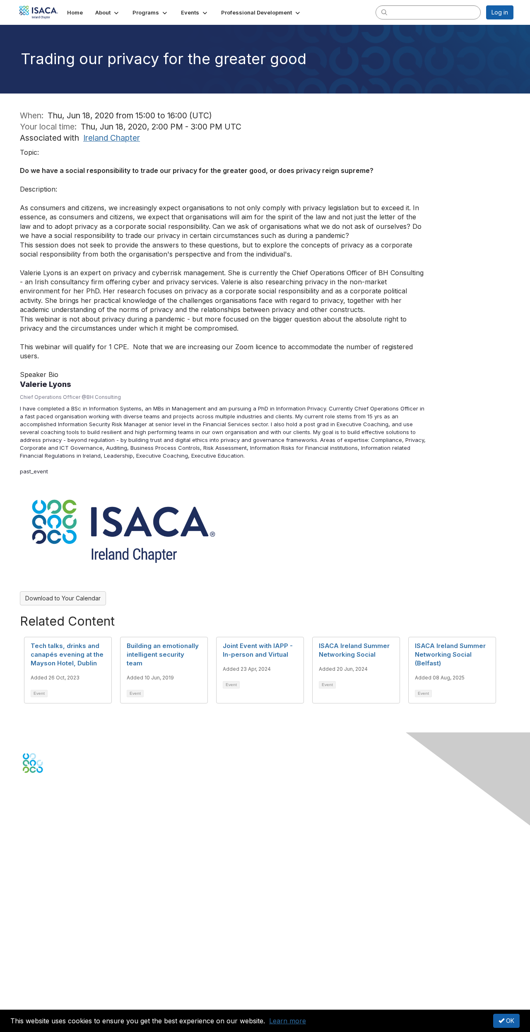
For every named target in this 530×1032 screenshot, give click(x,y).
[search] (384, 12)
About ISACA (40, 956)
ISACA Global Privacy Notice (61, 989)
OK (509, 1020)
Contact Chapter (45, 849)
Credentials (38, 913)
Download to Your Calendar (63, 598)
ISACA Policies (42, 973)
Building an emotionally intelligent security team (163, 654)
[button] (107, 12)
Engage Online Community (59, 813)
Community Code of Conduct (62, 964)
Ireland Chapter (111, 138)
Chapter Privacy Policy (54, 1001)
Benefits (34, 905)
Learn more (287, 1021)
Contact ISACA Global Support (64, 861)
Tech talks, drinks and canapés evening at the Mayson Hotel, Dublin (67, 654)
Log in (499, 12)
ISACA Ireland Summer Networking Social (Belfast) (450, 654)
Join (28, 896)
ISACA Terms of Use (50, 980)
